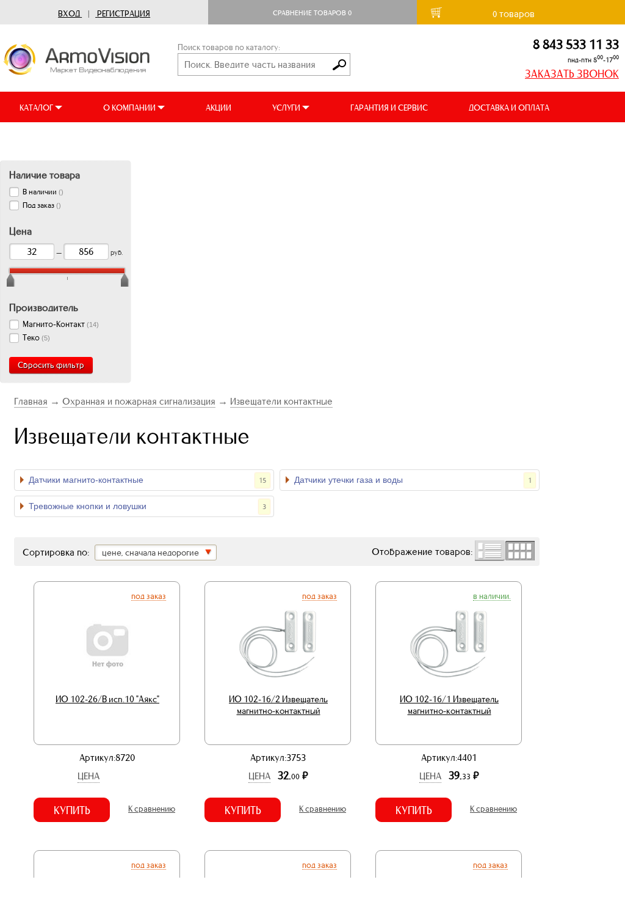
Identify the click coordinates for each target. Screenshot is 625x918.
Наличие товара (44, 175)
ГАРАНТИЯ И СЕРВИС (389, 108)
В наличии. (492, 596)
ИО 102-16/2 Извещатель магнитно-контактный (278, 705)
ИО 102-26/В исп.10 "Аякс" (107, 699)
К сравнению (151, 809)
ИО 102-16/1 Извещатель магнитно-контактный (449, 705)
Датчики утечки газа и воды (413, 480)
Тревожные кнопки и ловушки (147, 506)
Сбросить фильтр (51, 365)
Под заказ (148, 596)
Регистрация (123, 14)
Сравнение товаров (312, 13)
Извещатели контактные (281, 401)
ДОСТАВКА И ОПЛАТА (509, 108)
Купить (72, 810)
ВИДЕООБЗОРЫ (49, 138)
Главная (31, 401)
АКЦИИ (218, 108)
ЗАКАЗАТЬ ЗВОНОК (572, 74)
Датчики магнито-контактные (147, 480)
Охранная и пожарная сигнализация (138, 401)
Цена (88, 776)
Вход (69, 14)
